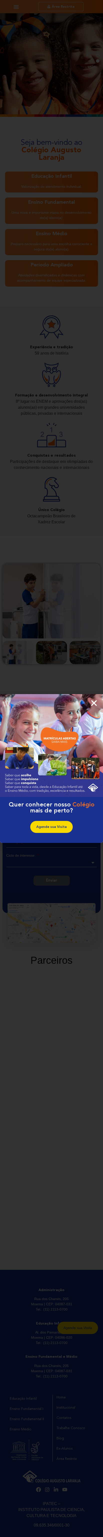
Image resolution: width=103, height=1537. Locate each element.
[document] (51, 768)
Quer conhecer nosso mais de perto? (51, 808)
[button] (94, 703)
